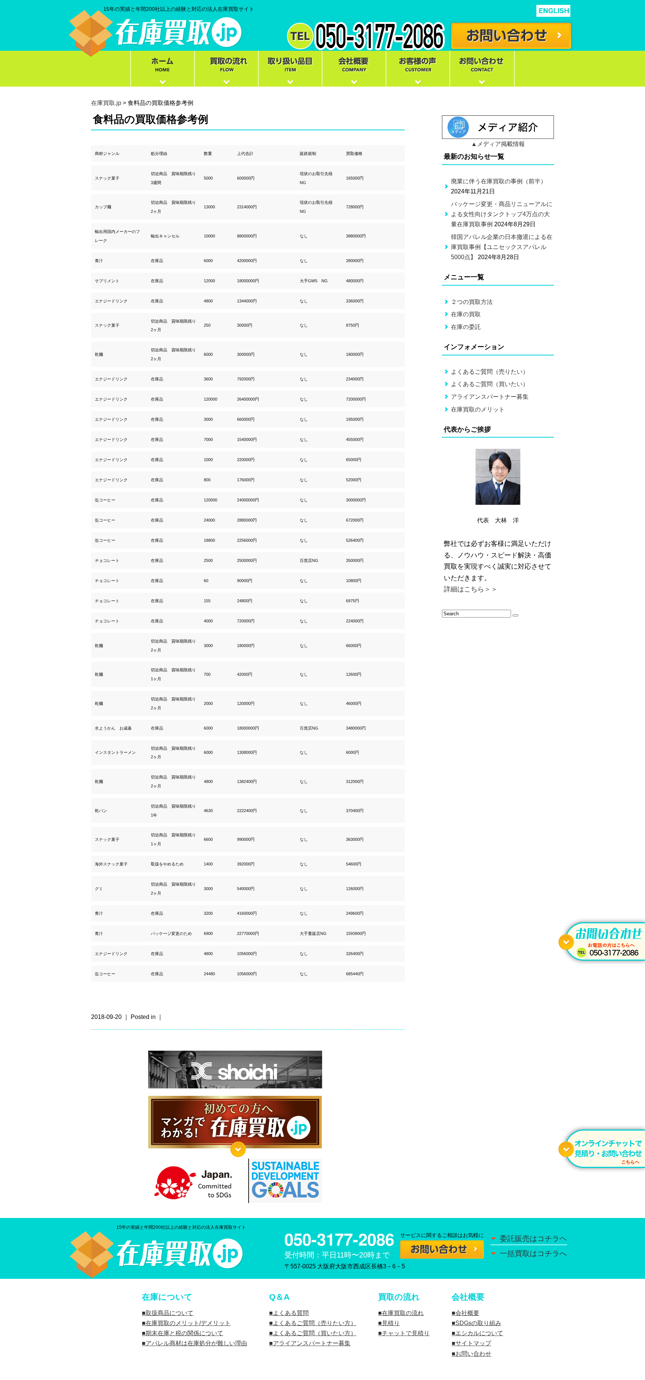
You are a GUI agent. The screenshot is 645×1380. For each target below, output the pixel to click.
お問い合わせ (473, 1354)
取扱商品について (169, 1313)
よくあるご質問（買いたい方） (314, 1333)
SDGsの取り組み (478, 1323)
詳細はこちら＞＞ (471, 589)
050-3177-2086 (339, 1239)
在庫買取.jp (106, 103)
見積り (391, 1323)
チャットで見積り (406, 1333)
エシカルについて (479, 1333)
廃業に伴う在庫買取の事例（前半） (498, 181)
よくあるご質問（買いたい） (490, 384)
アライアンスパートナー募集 (490, 397)
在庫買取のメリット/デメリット (188, 1323)
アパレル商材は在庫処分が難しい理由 (196, 1343)
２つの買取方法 (472, 302)
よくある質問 (291, 1313)
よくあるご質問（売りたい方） (314, 1323)
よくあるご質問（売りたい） (490, 372)
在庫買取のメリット (478, 409)
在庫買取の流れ (403, 1313)
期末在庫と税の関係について (184, 1333)
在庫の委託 (466, 327)
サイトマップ (473, 1343)
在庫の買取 (466, 314)
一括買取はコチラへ (533, 1253)
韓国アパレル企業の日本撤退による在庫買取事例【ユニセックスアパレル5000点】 (501, 247)
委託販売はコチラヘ (533, 1238)
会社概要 (467, 1313)
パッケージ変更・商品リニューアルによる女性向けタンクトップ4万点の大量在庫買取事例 (501, 214)
